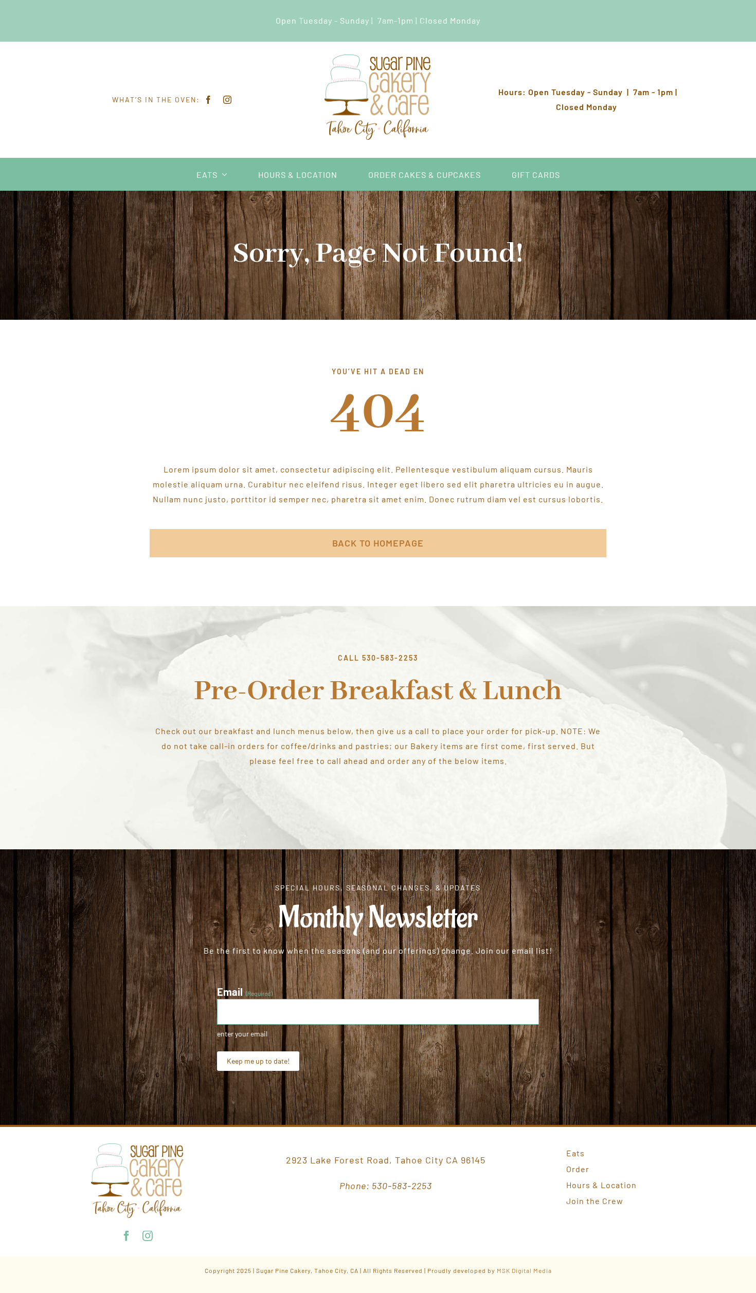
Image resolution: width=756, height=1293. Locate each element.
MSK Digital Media (524, 1270)
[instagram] (227, 100)
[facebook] (208, 100)
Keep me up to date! (258, 1061)
